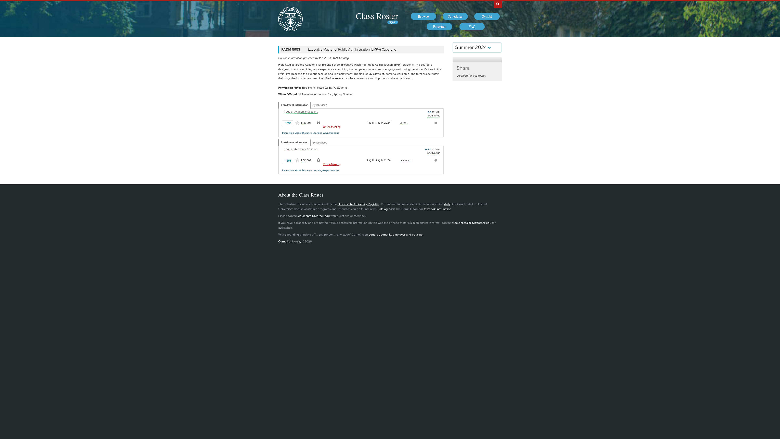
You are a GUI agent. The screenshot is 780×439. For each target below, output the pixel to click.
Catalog (382, 209)
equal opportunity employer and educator (396, 235)
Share (463, 68)
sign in (392, 22)
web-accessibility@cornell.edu (471, 223)
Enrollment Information (294, 105)
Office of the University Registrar (358, 204)
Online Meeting (331, 127)
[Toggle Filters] (477, 59)
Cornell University (289, 241)
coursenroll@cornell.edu (314, 216)
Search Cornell (498, 4)
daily (447, 204)
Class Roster (377, 15)
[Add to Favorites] (297, 123)
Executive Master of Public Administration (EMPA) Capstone (352, 50)
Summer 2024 (471, 47)
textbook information (437, 209)
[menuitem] (423, 16)
